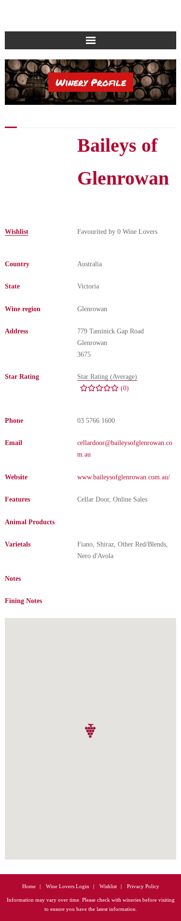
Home (29, 886)
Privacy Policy (143, 886)
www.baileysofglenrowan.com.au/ (123, 477)
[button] (90, 731)
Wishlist (108, 886)
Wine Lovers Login (67, 886)
